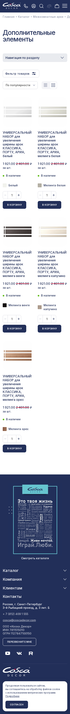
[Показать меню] (64, 5)
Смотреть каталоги (35, 558)
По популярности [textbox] (18, 85)
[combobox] (20, 85)
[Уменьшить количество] (5, 195)
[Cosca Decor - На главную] (12, 6)
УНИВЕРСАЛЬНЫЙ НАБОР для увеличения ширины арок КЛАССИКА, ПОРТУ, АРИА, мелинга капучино (52, 264)
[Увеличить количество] (18, 195)
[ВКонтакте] (19, 653)
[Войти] (33, 6)
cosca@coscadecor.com (19, 620)
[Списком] (45, 85)
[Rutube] (31, 653)
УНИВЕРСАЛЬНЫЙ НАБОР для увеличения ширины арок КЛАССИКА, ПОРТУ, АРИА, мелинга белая (52, 144)
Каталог (24, 16)
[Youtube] (7, 653)
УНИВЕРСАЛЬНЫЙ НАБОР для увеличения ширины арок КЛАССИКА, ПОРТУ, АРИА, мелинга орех (17, 388)
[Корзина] (57, 6)
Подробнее (12, 696)
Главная (9, 16)
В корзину (14, 204)
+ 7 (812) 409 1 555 (15, 614)
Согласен (17, 704)
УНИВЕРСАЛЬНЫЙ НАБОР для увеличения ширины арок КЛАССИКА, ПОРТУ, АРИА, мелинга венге (17, 264)
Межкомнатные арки (48, 16)
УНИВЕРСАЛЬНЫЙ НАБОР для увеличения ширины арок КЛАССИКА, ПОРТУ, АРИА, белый (17, 144)
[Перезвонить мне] (25, 6)
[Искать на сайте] (41, 6)
